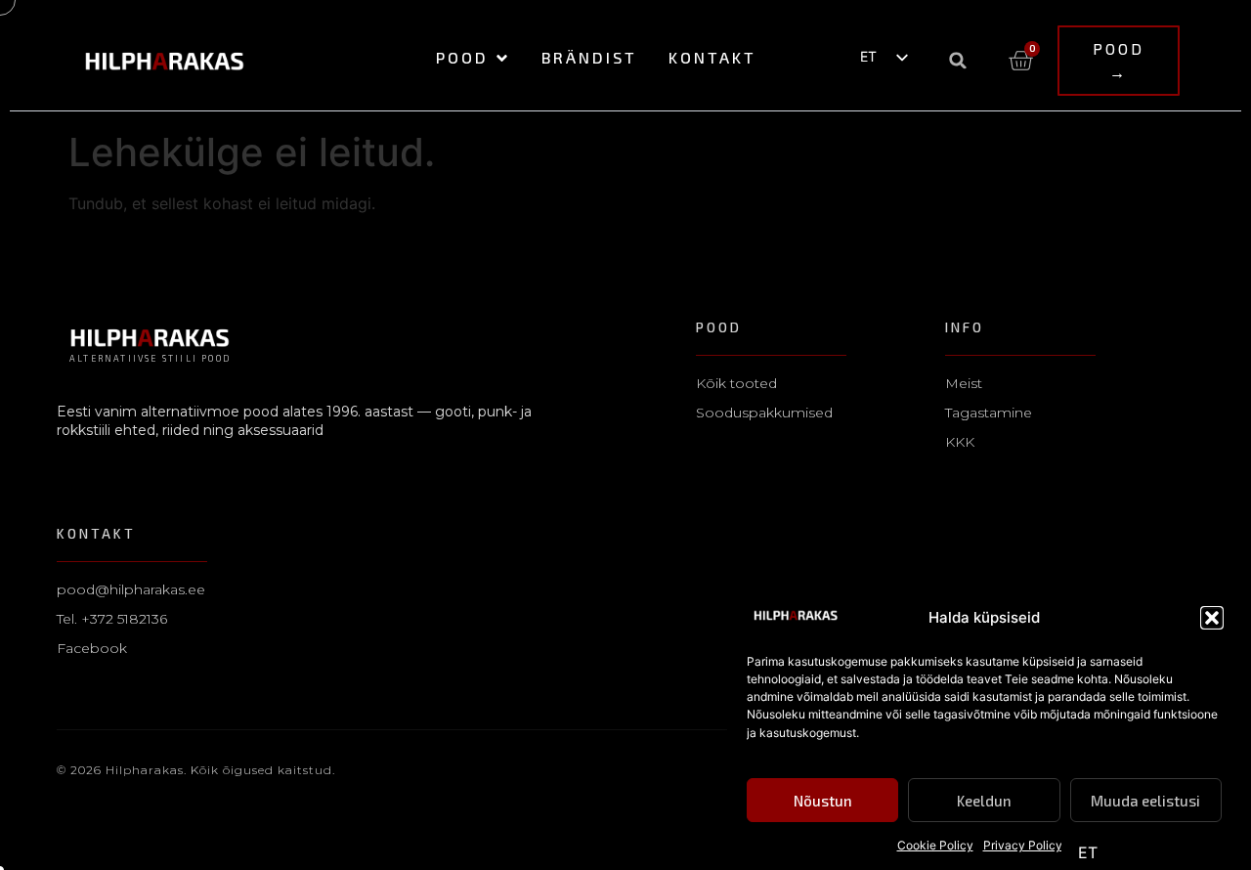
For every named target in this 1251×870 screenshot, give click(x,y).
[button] (1212, 618)
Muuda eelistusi (1145, 800)
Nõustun (823, 800)
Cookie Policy (935, 845)
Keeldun (984, 800)
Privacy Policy (1022, 845)
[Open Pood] (502, 58)
